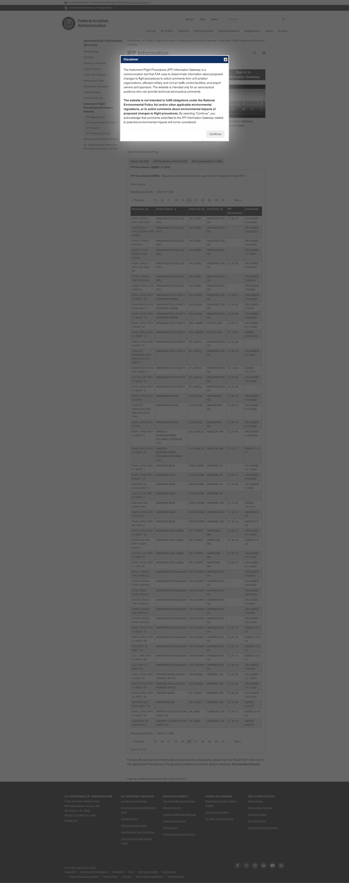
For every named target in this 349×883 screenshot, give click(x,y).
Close (225, 59)
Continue (215, 134)
